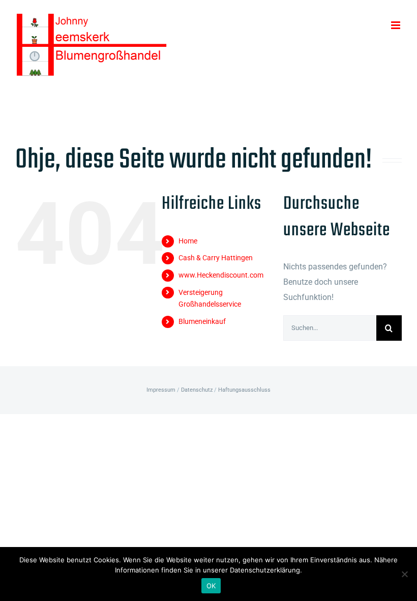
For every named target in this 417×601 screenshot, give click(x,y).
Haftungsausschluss (244, 390)
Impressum (160, 390)
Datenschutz (197, 390)
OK (211, 586)
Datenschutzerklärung (265, 570)
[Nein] (404, 574)
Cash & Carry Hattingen (215, 258)
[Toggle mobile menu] (396, 25)
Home (187, 241)
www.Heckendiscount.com (220, 275)
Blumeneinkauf (202, 321)
